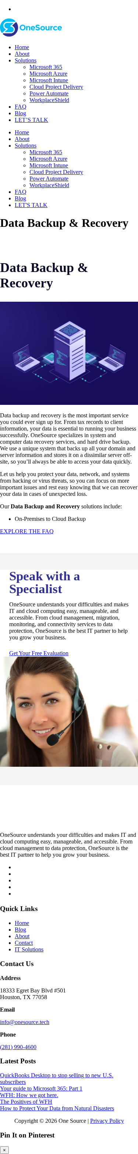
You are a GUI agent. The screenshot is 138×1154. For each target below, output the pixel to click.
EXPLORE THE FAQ (27, 531)
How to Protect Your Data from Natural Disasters (57, 1108)
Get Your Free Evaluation (38, 653)
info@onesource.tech (24, 1022)
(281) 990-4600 (18, 1047)
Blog (20, 113)
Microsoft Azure (48, 73)
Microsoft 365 (45, 67)
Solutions (25, 60)
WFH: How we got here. (29, 1095)
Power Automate (48, 93)
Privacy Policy (107, 1121)
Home (22, 47)
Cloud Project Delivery (56, 87)
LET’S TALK (31, 120)
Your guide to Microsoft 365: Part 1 (41, 1088)
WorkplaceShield (49, 100)
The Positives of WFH (26, 1102)
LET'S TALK (31, 205)
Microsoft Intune (48, 80)
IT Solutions (29, 949)
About (22, 54)
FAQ (20, 107)
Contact (24, 943)
